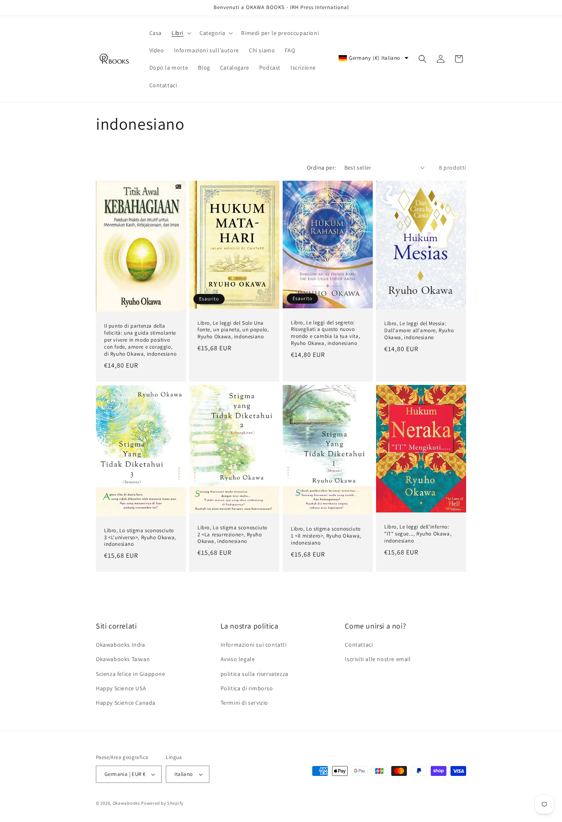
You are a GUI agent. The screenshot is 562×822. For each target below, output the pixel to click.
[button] (181, 33)
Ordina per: (321, 167)
